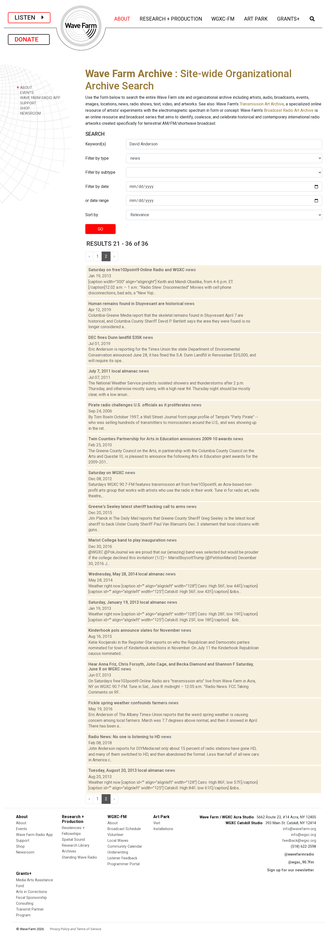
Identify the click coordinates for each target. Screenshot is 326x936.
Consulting (24, 903)
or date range (97, 200)
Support (22, 840)
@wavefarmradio (299, 854)
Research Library (75, 845)
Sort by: (92, 214)
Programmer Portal (123, 864)
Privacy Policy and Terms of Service (75, 929)
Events (21, 829)
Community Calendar (124, 846)
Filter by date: (97, 186)
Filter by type (97, 158)
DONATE (29, 39)
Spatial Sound (73, 839)
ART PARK (256, 19)
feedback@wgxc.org (299, 840)
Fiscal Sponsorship (31, 898)
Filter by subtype (100, 172)
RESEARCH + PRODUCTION (171, 19)
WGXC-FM (223, 19)
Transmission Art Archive (262, 104)
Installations (163, 829)
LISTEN (28, 17)
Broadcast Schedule (124, 829)
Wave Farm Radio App (34, 835)
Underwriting (117, 852)
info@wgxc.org (303, 835)
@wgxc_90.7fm (301, 862)
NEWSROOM (30, 113)
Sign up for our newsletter (290, 870)
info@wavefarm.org (299, 829)
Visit (156, 823)
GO (100, 229)
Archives (69, 851)
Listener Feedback (122, 858)
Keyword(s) (95, 144)
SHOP (24, 108)
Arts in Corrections (31, 892)
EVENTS (26, 93)
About (21, 823)
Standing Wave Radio (79, 857)
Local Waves (117, 840)
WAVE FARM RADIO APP (39, 98)
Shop (20, 846)
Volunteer (115, 835)
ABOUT (122, 19)
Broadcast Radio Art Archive (289, 110)
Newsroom (25, 852)
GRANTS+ (289, 19)
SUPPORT (27, 103)
